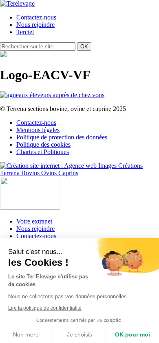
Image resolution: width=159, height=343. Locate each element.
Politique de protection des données (61, 137)
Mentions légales (38, 129)
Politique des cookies (43, 144)
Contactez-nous (36, 17)
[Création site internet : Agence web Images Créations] (71, 165)
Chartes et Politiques (42, 151)
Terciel (25, 31)
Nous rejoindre (35, 24)
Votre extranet (34, 221)
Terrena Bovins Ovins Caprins (39, 172)
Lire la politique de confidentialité (45, 308)
